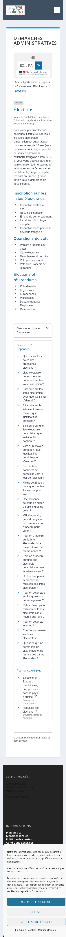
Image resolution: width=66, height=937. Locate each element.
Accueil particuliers (26, 82)
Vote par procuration (32, 260)
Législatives (27, 290)
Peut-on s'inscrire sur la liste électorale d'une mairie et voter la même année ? (33, 543)
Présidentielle (28, 286)
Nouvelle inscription (31, 212)
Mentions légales (47, 930)
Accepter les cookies (36, 902)
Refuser (36, 912)
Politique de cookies (25, 930)
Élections (20, 90)
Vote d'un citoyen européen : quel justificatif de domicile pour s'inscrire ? (33, 453)
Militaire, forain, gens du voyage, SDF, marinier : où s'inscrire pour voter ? (33, 523)
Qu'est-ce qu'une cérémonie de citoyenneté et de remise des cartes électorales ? (33, 650)
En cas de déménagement (36, 216)
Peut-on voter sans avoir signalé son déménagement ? (34, 596)
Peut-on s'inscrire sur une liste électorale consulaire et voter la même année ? (34, 563)
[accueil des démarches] (33, 57)
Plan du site (13, 832)
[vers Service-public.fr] (33, 73)
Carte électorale (29, 252)
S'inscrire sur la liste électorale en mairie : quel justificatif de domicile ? (33, 413)
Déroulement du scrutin (34, 256)
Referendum (27, 309)
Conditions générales (19, 842)
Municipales (27, 297)
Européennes (28, 293)
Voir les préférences (36, 922)
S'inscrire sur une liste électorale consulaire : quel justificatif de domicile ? (33, 433)
